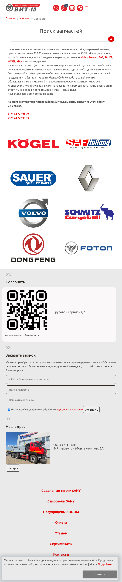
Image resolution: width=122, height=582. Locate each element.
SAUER (108, 57)
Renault (93, 57)
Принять (100, 574)
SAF (101, 57)
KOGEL (11, 61)
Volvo (84, 57)
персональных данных (69, 409)
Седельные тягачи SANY (61, 490)
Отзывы (61, 533)
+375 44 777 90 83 (18, 118)
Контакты (61, 554)
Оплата (61, 522)
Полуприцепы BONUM (61, 512)
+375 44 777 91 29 (18, 114)
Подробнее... (105, 564)
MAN (19, 61)
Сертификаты (61, 544)
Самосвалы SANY (61, 501)
